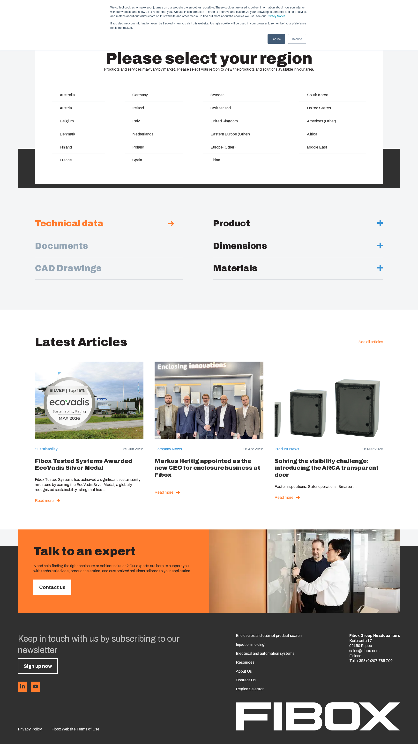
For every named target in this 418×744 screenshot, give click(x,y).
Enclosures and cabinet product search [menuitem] (269, 635)
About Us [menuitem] (244, 671)
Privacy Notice (276, 16)
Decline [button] (297, 39)
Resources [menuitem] (245, 662)
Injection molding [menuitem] (250, 644)
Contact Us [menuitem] (246, 680)
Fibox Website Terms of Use (75, 729)
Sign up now (38, 666)
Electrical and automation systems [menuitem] (265, 653)
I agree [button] (276, 39)
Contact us (52, 587)
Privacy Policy (30, 729)
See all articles (370, 342)
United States (319, 108)
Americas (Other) (321, 121)
